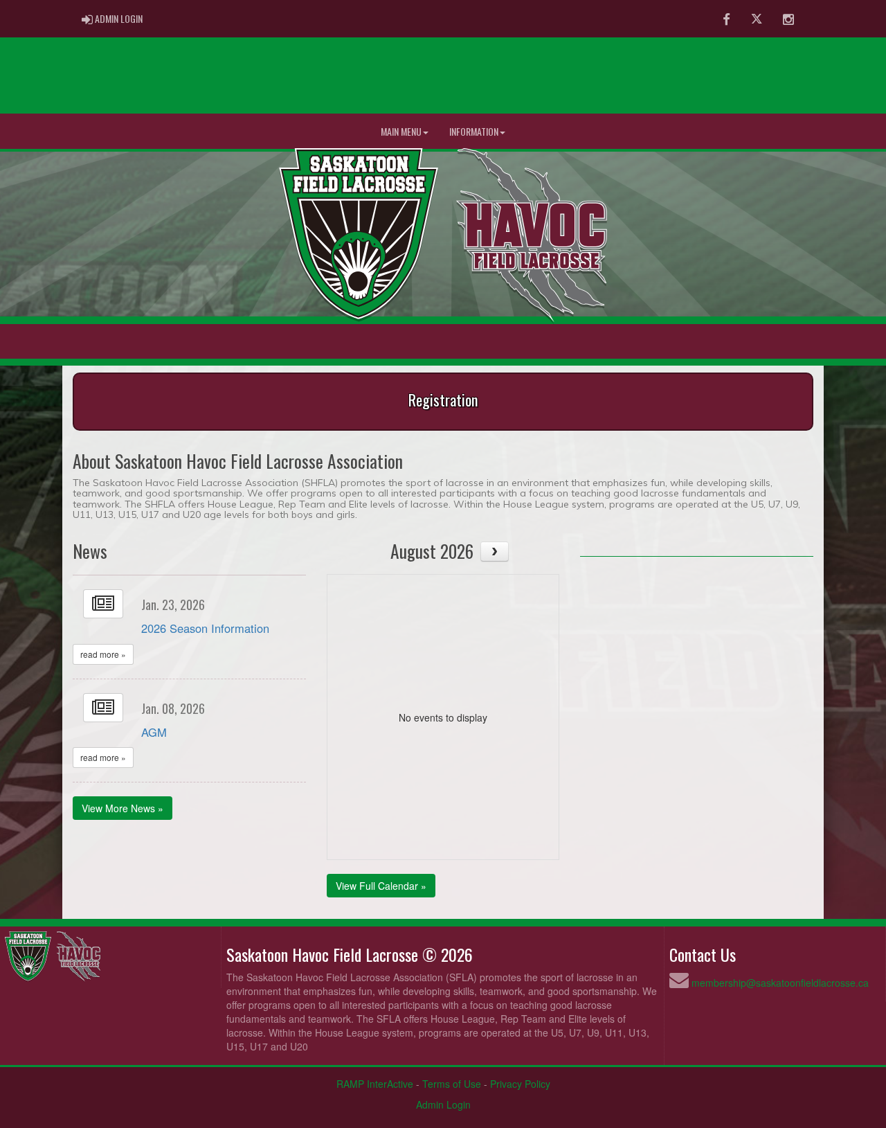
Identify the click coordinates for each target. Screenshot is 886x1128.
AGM (154, 732)
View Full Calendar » (381, 886)
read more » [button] (103, 654)
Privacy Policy (520, 1084)
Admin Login (443, 1104)
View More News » (122, 808)
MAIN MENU (401, 131)
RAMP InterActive (374, 1084)
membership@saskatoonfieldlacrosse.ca (780, 983)
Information (473, 131)
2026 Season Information (205, 628)
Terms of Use (451, 1084)
